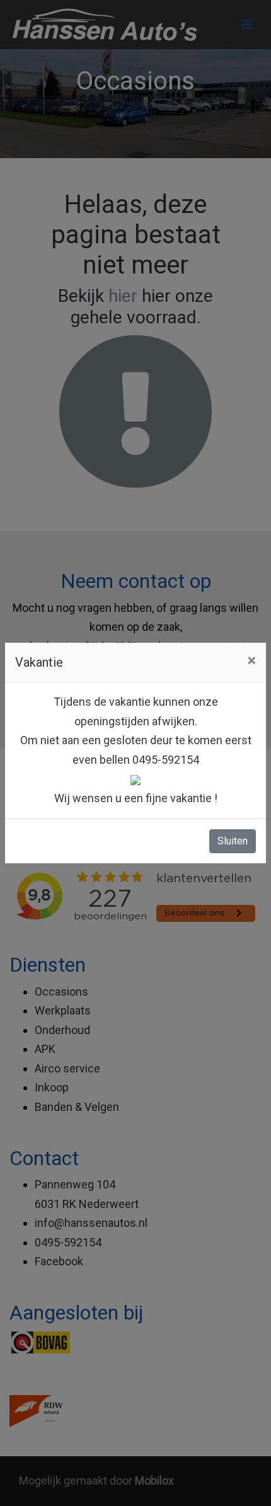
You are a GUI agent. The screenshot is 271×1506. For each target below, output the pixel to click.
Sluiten (232, 841)
